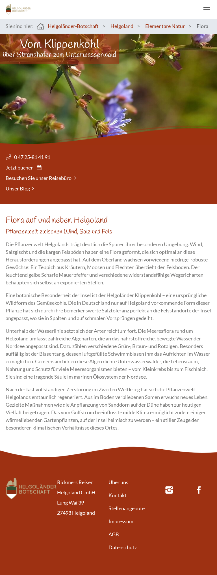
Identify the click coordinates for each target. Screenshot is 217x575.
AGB (113, 534)
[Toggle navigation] (206, 9)
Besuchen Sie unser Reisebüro (38, 178)
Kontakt (117, 495)
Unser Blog (18, 188)
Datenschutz (122, 547)
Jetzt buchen (20, 167)
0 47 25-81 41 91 (32, 157)
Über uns (118, 482)
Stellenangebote (126, 508)
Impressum (120, 521)
